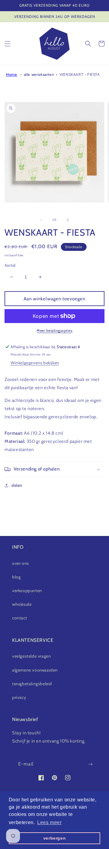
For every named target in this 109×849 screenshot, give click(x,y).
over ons (20, 563)
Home (11, 74)
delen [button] (17, 485)
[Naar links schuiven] (41, 220)
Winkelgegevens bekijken (35, 363)
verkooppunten (27, 590)
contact (19, 618)
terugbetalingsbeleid (32, 683)
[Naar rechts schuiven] (67, 220)
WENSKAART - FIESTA (80, 74)
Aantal (10, 265)
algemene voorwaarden (35, 670)
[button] (7, 43)
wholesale (21, 604)
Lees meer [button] (49, 822)
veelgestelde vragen (31, 656)
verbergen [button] (54, 838)
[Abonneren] (90, 764)
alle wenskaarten (39, 74)
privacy (19, 697)
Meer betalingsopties (54, 330)
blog (16, 577)
